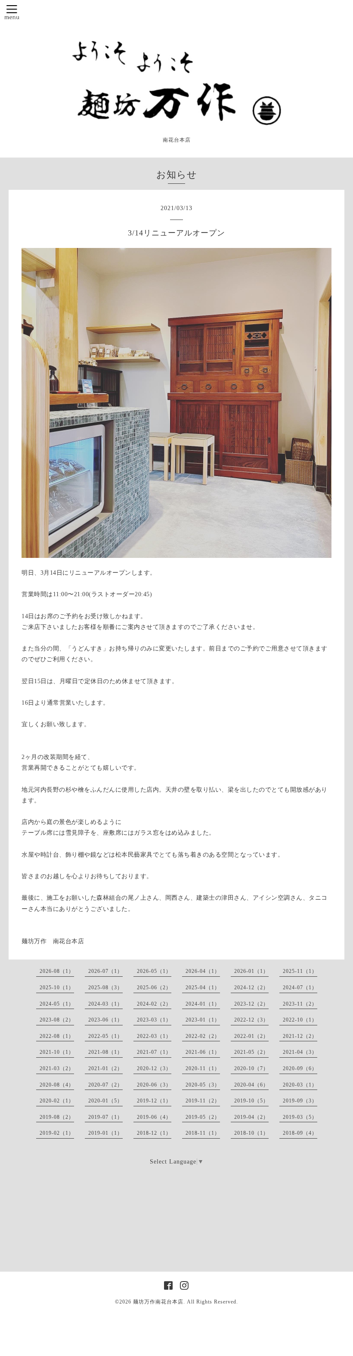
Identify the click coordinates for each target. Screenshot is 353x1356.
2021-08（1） (105, 1052)
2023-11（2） (300, 1004)
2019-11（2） (203, 1101)
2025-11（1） (300, 971)
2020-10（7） (251, 1068)
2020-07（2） (105, 1085)
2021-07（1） (154, 1052)
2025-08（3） (105, 987)
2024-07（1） (300, 987)
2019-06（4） (154, 1117)
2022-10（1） (300, 1020)
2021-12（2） (300, 1036)
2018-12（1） (154, 1133)
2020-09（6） (300, 1068)
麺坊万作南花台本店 (158, 1302)
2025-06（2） (154, 987)
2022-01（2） (251, 1036)
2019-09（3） (300, 1101)
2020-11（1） (203, 1068)
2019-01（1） (105, 1133)
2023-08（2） (57, 1020)
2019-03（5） (300, 1117)
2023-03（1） (154, 1020)
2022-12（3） (251, 1020)
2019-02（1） (57, 1133)
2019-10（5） (251, 1101)
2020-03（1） (300, 1085)
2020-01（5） (105, 1101)
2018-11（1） (203, 1133)
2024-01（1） (203, 1004)
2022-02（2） (203, 1036)
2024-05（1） (57, 1004)
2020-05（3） (203, 1085)
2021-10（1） (57, 1052)
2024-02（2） (154, 1004)
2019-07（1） (105, 1117)
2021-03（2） (57, 1068)
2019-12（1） (154, 1101)
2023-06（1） (105, 1020)
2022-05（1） (105, 1036)
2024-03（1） (105, 1004)
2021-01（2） (105, 1068)
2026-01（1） (251, 971)
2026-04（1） (203, 971)
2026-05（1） (154, 971)
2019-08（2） (57, 1117)
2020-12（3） (154, 1068)
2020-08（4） (57, 1085)
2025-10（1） (57, 987)
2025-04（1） (203, 987)
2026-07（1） (105, 971)
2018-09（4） (300, 1133)
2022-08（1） (57, 1036)
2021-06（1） (203, 1052)
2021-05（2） (251, 1052)
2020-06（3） (154, 1085)
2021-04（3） (300, 1052)
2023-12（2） (251, 1004)
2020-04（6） (251, 1085)
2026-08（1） (57, 971)
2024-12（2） (251, 987)
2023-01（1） (203, 1020)
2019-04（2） (251, 1117)
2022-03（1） (154, 1036)
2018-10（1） (251, 1133)
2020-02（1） (57, 1101)
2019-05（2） (203, 1117)
